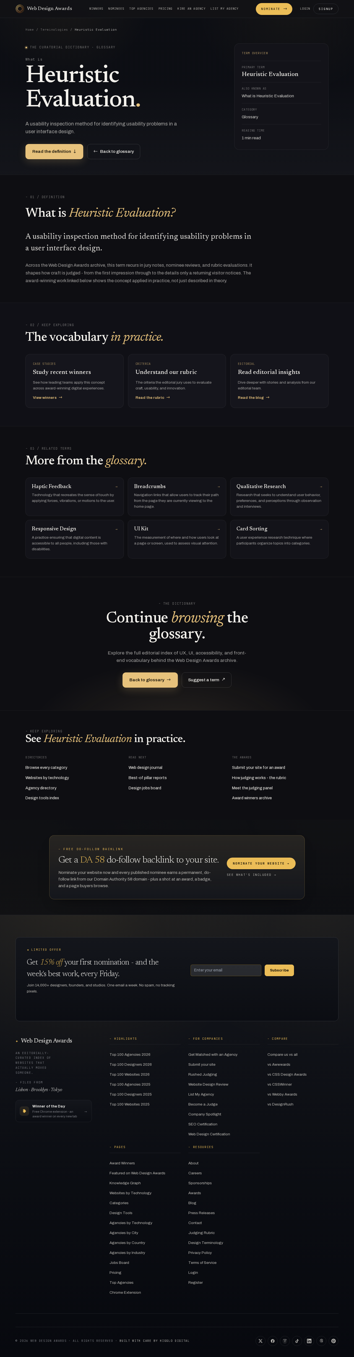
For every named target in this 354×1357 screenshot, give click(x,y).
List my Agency (224, 9)
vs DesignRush (280, 1104)
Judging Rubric (201, 1233)
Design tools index (42, 798)
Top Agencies (141, 9)
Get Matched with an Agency (213, 1054)
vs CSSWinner (279, 1084)
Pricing (165, 9)
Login (305, 9)
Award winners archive (252, 798)
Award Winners (122, 1163)
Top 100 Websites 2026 (130, 1074)
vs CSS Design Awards (287, 1074)
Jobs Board (119, 1263)
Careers (195, 1173)
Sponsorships (200, 1183)
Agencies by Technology (131, 1223)
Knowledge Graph (125, 1183)
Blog (192, 1203)
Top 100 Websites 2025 (130, 1104)
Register (195, 1282)
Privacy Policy (200, 1253)
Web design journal (145, 767)
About (193, 1163)
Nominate (274, 9)
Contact (195, 1223)
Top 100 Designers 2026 (131, 1064)
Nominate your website (261, 863)
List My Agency (201, 1094)
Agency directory (40, 788)
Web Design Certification (209, 1134)
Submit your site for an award (258, 767)
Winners (96, 9)
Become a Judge (203, 1104)
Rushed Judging (202, 1074)
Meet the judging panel (252, 788)
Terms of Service (202, 1263)
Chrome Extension (125, 1292)
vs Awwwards (278, 1064)
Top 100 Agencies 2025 (130, 1084)
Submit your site (201, 1064)
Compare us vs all (282, 1054)
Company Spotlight (204, 1114)
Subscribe (279, 970)
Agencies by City (124, 1233)
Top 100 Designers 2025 (131, 1094)
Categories (119, 1203)
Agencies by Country (127, 1243)
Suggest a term (206, 679)
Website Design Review (208, 1084)
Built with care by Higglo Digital (154, 1341)
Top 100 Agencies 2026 (130, 1054)
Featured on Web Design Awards (137, 1173)
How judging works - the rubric (259, 778)
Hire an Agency (191, 9)
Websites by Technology (131, 1193)
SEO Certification (202, 1124)
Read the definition (54, 151)
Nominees (116, 9)
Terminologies (54, 30)
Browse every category (46, 767)
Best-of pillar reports (148, 778)
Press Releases (201, 1213)
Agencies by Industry (127, 1253)
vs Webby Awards (282, 1094)
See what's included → (251, 875)
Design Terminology (205, 1243)
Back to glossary (113, 151)
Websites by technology (47, 778)
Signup (326, 9)
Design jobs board (145, 788)
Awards (194, 1193)
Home (29, 30)
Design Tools (121, 1213)
